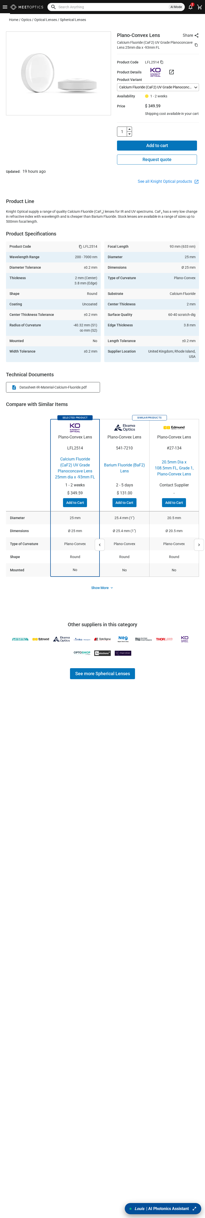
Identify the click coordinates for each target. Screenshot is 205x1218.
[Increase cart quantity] (129, 129)
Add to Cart (75, 503)
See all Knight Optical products (165, 181)
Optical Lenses (45, 20)
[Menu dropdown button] (5, 7)
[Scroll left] (100, 545)
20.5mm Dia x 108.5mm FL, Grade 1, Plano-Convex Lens (174, 468)
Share (188, 35)
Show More (100, 588)
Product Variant (129, 80)
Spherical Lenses (73, 20)
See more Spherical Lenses (102, 673)
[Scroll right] (199, 545)
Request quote (157, 159)
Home (13, 20)
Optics (26, 20)
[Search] (53, 7)
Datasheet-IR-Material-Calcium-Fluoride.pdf (53, 387)
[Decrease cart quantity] (129, 134)
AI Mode (176, 7)
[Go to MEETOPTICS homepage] (26, 7)
